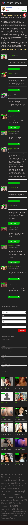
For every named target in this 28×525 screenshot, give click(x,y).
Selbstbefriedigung (18, 511)
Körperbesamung (7, 497)
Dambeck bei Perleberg (13, 57)
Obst (3, 503)
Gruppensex (6, 491)
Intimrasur (9, 494)
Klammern (16, 494)
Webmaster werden (21, 523)
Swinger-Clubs (22, 513)
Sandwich (3, 511)
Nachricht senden (13, 69)
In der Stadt (4, 324)
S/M (19, 509)
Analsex (4, 474)
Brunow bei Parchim (6, 339)
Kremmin (4, 362)
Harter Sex (16, 491)
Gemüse (16, 488)
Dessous (12, 480)
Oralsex (8, 502)
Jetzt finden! (22, 330)
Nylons (23, 499)
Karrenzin (4, 355)
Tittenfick (4, 515)
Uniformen (13, 515)
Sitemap (14, 523)
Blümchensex (7, 477)
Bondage (17, 477)
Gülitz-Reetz (4, 369)
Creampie (4, 480)
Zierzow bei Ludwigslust (7, 348)
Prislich (3, 360)
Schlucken (8, 511)
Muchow (4, 353)
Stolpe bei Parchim (6, 366)
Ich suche (4, 310)
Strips (18, 513)
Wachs (12, 518)
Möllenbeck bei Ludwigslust (8, 344)
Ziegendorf (4, 346)
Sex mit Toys (13, 513)
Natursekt (16, 500)
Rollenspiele (12, 508)
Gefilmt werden (9, 488)
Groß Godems (5, 371)
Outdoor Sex (17, 503)
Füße (3, 488)
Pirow (3, 357)
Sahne (22, 509)
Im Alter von (4, 315)
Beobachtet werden (15, 474)
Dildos (19, 480)
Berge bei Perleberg (6, 350)
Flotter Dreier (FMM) (14, 485)
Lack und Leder (20, 497)
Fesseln (7, 483)
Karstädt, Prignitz (6, 364)
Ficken (12, 483)
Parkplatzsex (4, 506)
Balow (3, 341)
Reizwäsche (12, 505)
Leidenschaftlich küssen (6, 500)
